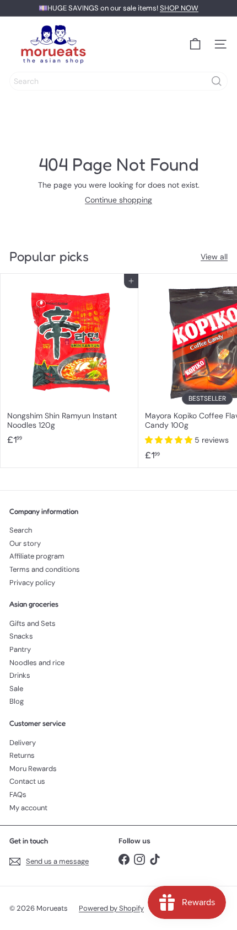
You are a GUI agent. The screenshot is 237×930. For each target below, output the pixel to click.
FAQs (17, 794)
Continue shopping (118, 200)
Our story (25, 543)
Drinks (19, 675)
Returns (22, 755)
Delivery (22, 742)
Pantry (20, 649)
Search (20, 530)
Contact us (27, 781)
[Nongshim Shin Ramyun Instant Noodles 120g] (69, 362)
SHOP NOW (179, 8)
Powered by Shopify (111, 908)
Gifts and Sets (32, 623)
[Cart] (195, 44)
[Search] (217, 81)
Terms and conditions (44, 569)
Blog (16, 701)
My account (28, 807)
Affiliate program (36, 556)
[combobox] (118, 81)
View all (214, 257)
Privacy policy (32, 582)
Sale (16, 688)
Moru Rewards (33, 768)
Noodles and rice (36, 662)
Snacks (21, 636)
